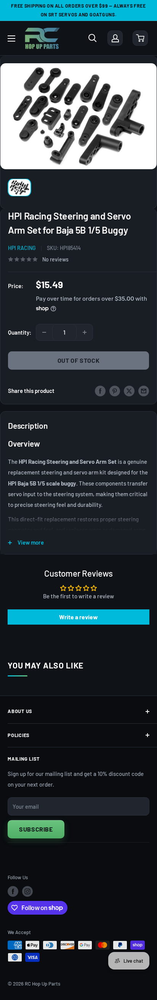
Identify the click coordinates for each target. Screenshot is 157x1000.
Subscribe (36, 829)
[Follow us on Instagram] (27, 891)
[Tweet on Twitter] (129, 390)
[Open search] (92, 38)
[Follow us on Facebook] (13, 891)
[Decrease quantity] (44, 332)
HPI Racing (22, 248)
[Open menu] (11, 38)
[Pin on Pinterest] (114, 390)
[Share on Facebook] (100, 390)
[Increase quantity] (85, 332)
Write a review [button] (78, 616)
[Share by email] (143, 390)
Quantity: (19, 332)
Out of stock (79, 360)
